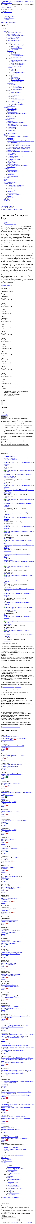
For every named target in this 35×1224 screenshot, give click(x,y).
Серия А (13, 69)
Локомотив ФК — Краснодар (9, 920)
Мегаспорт (4, 803)
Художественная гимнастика (15, 185)
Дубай (2, 797)
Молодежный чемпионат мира (16, 113)
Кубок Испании (15, 54)
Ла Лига (13, 52)
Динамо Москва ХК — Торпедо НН (11, 811)
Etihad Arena (4, 1084)
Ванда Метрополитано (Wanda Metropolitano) (14, 1138)
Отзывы (6, 19)
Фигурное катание (9, 182)
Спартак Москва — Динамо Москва (11, 952)
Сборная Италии (16, 74)
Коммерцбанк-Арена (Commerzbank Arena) (13, 738)
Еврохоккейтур (11, 110)
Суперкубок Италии (17, 72)
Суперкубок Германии (17, 80)
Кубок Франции (15, 86)
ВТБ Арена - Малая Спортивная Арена (12, 1027)
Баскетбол (7, 119)
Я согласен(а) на (17, 1222)
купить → (3, 28)
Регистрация (11, 1171)
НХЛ (8, 115)
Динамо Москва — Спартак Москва (11, 996)
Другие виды (8, 183)
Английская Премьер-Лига (19, 60)
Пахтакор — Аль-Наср (7, 1127)
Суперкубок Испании (17, 55)
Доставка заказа (8, 16)
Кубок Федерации (12, 164)
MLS (12, 93)
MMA (5, 180)
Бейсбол (9, 188)
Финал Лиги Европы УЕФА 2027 (10, 736)
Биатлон (6, 168)
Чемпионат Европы (13, 40)
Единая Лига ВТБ (12, 128)
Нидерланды (11, 96)
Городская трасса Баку (7, 757)
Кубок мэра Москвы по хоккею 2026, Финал (13, 820)
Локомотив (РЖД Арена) (8, 921)
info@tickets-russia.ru (6, 12)
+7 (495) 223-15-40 (6, 7)
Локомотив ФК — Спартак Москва (11, 930)
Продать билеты (9, 18)
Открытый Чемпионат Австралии (17, 165)
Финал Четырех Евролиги (15, 122)
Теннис (6, 135)
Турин (2, 786)
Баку (2, 758)
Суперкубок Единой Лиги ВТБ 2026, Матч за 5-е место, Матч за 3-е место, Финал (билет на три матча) (17, 1071)
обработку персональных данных (22, 1222)
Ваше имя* (4, 439)
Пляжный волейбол (13, 194)
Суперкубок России (16, 48)
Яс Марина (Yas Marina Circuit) (9, 766)
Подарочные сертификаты (15, 1168)
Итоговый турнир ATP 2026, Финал (11, 783)
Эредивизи (14, 98)
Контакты (3, 1162)
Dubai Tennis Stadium (7, 795)
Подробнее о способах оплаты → (10, 727)
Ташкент (3, 1131)
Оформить (4, 416)
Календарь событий (13, 1182)
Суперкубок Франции (17, 87)
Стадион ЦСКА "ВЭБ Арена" (9, 889)
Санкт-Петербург (6, 861)
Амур (5, 557)
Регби (9, 196)
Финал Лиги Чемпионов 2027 (9, 1137)
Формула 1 (7, 177)
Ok (18, 1220)
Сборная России (15, 49)
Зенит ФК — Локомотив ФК (9, 898)
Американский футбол (14, 186)
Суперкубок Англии (17, 64)
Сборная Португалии (17, 104)
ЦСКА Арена (5, 831)
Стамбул (3, 749)
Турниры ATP (11, 157)
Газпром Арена (5, 899)
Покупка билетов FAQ (14, 1188)
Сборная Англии (16, 66)
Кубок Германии (15, 78)
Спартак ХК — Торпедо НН (9, 848)
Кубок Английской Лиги (18, 63)
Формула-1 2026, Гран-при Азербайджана (13, 755)
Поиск (9, 1183)
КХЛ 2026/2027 (11, 109)
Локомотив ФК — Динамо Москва (11, 941)
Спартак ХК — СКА (7, 867)
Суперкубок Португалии (18, 103)
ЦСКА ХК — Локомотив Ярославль (11, 876)
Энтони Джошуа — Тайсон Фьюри (11, 774)
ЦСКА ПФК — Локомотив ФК (10, 887)
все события (7, 551)
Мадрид (3, 1140)
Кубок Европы (11, 127)
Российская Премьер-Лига (18, 45)
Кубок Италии (15, 70)
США (9, 90)
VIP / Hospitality (11, 1194)
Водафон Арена (5, 747)
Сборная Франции (16, 89)
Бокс (5, 179)
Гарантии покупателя (13, 1167)
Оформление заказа (13, 1186)
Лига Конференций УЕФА (15, 35)
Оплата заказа (8, 15)
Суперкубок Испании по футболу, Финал (13, 1116)
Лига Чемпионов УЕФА (14, 32)
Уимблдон (10, 139)
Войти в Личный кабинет (8, 22)
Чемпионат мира (12, 112)
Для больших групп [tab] (10, 224)
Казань (9, 209)
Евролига (10, 121)
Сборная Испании (16, 57)
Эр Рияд (3, 777)
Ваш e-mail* (4, 441)
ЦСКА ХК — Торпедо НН (8, 839)
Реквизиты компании (13, 1179)
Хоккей (6, 107)
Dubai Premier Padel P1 (13, 144)
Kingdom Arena (5, 775)
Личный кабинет (12, 1170)
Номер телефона (5, 443)
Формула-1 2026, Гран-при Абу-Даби (11, 764)
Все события (11, 106)
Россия (9, 43)
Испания (10, 51)
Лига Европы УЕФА (13, 34)
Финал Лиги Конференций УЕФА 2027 (12, 746)
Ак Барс (6, 465)
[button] (3, 415)
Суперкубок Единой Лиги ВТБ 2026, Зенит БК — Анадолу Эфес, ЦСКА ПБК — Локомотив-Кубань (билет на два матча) (17, 1047)
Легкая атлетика (12, 193)
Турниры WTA (11, 154)
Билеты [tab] (6, 222)
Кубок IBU (10, 174)
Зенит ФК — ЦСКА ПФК (8, 909)
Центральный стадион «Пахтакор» (11, 1129)
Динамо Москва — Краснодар (9, 985)
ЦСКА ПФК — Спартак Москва (10, 974)
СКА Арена (4, 859)
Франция (10, 83)
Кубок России (15, 46)
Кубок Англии (15, 61)
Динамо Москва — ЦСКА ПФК (10, 1006)
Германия (10, 75)
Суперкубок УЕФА (13, 37)
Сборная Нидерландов (17, 99)
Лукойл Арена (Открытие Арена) (10, 954)
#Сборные (7, 200)
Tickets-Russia (4, 1158)
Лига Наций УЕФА (13, 38)
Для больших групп (13, 1193)
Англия (9, 58)
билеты (3, 741)
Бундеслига (14, 77)
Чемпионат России (12, 176)
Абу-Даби (3, 768)
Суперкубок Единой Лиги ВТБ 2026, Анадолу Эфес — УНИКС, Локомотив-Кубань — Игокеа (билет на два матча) (17, 1059)
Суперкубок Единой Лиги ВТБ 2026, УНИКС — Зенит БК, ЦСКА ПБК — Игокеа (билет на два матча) (17, 1035)
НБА (8, 132)
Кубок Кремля (11, 161)
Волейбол (10, 191)
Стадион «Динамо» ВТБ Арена (10, 986)
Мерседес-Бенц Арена (7, 1017)
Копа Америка (15, 92)
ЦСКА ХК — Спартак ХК (8, 802)
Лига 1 (13, 84)
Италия (9, 67)
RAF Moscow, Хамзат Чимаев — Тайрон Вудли (14, 1025)
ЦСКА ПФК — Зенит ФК (8, 963)
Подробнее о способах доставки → (11, 687)
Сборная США (15, 95)
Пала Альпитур (5, 785)
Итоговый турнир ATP (14, 159)
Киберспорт (10, 197)
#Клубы (6, 199)
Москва (3, 805)
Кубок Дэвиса (11, 162)
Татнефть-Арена (17, 209)
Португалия (10, 101)
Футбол (6, 31)
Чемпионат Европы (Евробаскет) (17, 125)
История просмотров (13, 1173)
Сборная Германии (16, 81)
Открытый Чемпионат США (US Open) (18, 145)
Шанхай (3, 1019)
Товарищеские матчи (13, 41)
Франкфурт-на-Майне (7, 740)
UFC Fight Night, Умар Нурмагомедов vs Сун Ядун (15, 1016)
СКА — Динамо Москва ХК (9, 858)
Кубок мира (10, 173)
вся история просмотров (17, 1155)
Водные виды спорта (13, 190)
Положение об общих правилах (10, 1197)
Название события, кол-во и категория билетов (14, 444)
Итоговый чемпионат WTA (15, 156)
